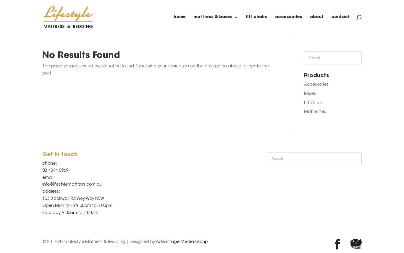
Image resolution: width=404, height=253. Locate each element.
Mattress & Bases (212, 17)
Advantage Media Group (182, 242)
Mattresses (315, 112)
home (180, 17)
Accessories (288, 17)
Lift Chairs (256, 17)
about (317, 17)
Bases (310, 94)
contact (340, 17)
